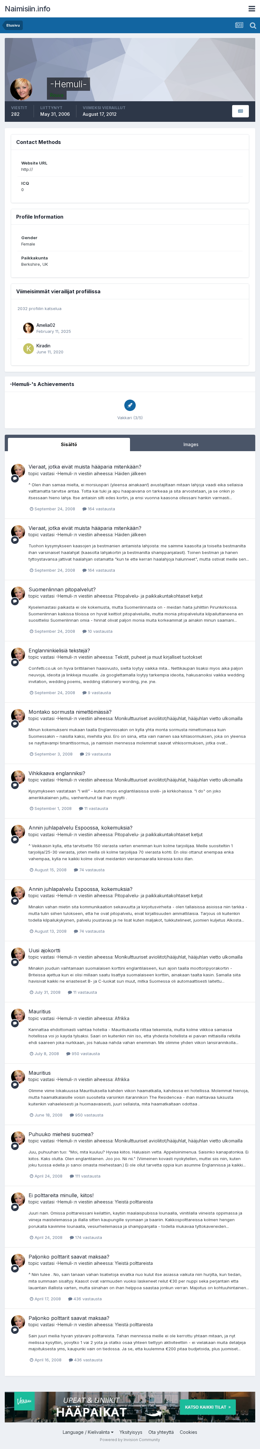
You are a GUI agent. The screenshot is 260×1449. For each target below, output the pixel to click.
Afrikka (122, 1018)
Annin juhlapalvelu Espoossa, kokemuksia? (81, 827)
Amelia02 (45, 325)
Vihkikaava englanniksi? (57, 773)
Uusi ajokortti (44, 950)
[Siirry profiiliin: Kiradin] (28, 348)
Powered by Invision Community (130, 1439)
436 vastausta (87, 1298)
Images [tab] (191, 444)
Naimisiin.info (27, 8)
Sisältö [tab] (69, 444)
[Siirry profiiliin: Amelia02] (28, 328)
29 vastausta (97, 753)
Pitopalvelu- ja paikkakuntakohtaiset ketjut (159, 596)
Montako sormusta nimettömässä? (70, 712)
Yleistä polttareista (134, 1201)
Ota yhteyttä (161, 1432)
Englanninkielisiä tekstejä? (59, 650)
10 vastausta (100, 631)
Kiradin (43, 345)
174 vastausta (88, 1237)
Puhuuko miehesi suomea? (61, 1134)
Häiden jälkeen (130, 473)
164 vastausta (101, 508)
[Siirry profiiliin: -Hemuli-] (18, 471)
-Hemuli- (65, 473)
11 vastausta (95, 808)
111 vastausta (87, 1175)
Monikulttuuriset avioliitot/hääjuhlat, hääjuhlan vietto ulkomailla (179, 718)
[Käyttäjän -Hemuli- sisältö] (240, 111)
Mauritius (40, 1011)
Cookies (188, 1432)
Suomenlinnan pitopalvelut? (62, 589)
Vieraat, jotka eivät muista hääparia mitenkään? (85, 466)
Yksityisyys (131, 1432)
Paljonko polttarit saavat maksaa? (69, 1256)
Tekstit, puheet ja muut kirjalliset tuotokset (158, 657)
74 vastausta (91, 869)
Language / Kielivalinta (87, 1432)
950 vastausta (85, 1053)
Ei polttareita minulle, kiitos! (61, 1195)
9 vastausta (99, 692)
